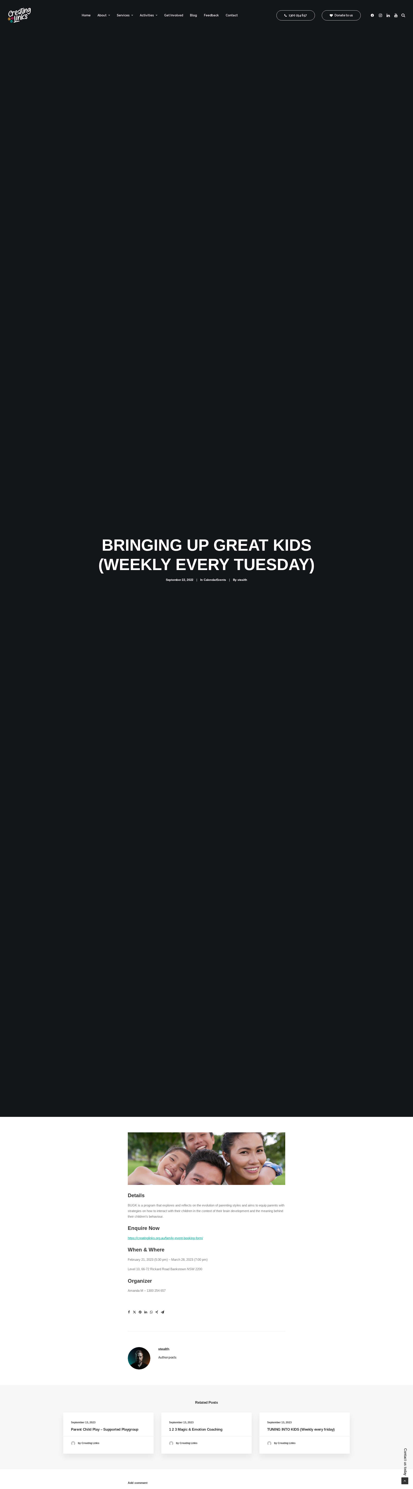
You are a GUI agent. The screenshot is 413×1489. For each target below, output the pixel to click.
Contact (232, 15)
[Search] (402, 15)
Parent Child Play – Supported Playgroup (104, 1429)
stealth (242, 579)
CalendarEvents (215, 579)
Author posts (167, 1357)
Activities (147, 15)
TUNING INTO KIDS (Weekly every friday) (301, 1429)
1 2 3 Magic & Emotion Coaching (195, 1429)
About (101, 15)
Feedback (211, 15)
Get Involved (173, 15)
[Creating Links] (19, 15)
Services (123, 15)
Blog (193, 15)
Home (86, 15)
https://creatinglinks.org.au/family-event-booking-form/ (165, 1238)
